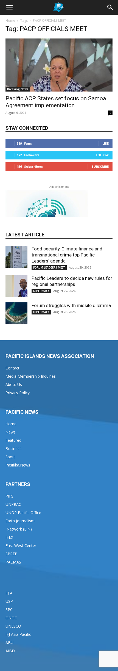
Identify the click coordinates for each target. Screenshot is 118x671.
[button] (9, 7)
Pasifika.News (17, 465)
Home (10, 20)
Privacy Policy (17, 392)
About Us (13, 384)
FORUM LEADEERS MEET (49, 267)
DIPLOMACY (41, 291)
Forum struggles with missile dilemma (71, 305)
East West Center (20, 545)
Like (105, 143)
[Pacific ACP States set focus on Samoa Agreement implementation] (59, 65)
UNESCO (13, 626)
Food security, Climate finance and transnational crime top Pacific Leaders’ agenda (67, 255)
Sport (10, 456)
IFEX (9, 537)
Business (13, 448)
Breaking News (17, 89)
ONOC (11, 617)
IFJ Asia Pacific (18, 634)
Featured (13, 440)
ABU (9, 642)
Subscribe (100, 166)
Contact (12, 368)
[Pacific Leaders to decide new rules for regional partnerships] (16, 286)
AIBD (10, 650)
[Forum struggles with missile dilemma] (16, 313)
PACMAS (13, 562)
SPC (9, 609)
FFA (8, 593)
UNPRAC (13, 504)
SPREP (11, 553)
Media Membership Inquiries (30, 376)
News (10, 432)
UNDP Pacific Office (23, 512)
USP (9, 601)
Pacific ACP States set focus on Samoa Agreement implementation (55, 102)
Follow (102, 155)
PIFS (9, 496)
